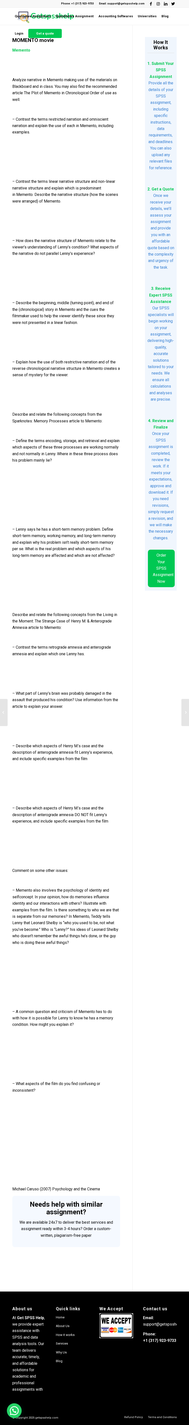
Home (60, 1317)
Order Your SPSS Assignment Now (163, 568)
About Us (62, 1326)
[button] (14, 1410)
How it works (65, 1335)
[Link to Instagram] (158, 3)
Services (62, 1343)
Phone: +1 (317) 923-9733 (77, 3)
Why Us (61, 1352)
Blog (59, 1361)
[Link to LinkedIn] (165, 3)
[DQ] (4, 712)
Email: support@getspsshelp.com (121, 3)
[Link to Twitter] (173, 3)
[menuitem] (32, 16)
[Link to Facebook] (150, 3)
